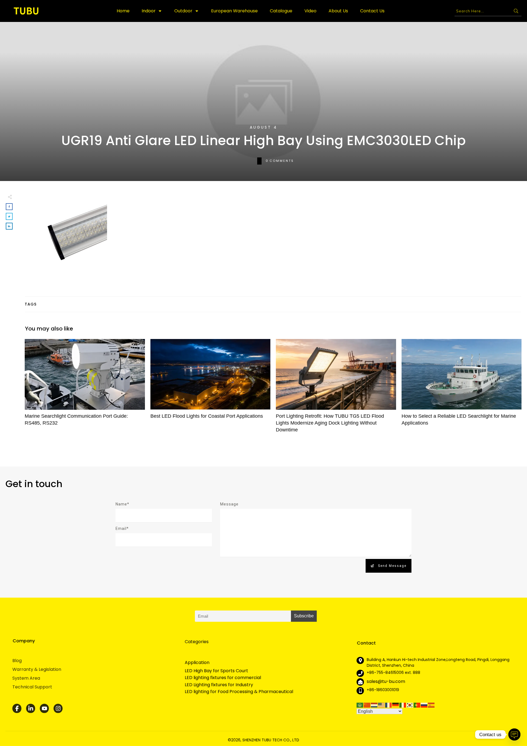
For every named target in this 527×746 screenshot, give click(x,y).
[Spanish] (431, 704)
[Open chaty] (514, 734)
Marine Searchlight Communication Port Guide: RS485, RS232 (85, 388)
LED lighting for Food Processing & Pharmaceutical (239, 692)
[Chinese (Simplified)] (367, 704)
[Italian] (403, 704)
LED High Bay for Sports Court (216, 671)
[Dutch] (374, 704)
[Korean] (410, 704)
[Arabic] (360, 704)
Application (197, 662)
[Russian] (424, 704)
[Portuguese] (417, 704)
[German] (395, 704)
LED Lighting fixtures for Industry (219, 685)
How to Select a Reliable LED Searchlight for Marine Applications (462, 388)
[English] (381, 704)
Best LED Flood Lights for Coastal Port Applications (210, 388)
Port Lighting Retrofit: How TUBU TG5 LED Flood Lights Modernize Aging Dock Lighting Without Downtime (336, 388)
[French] (388, 704)
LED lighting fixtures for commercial (223, 678)
